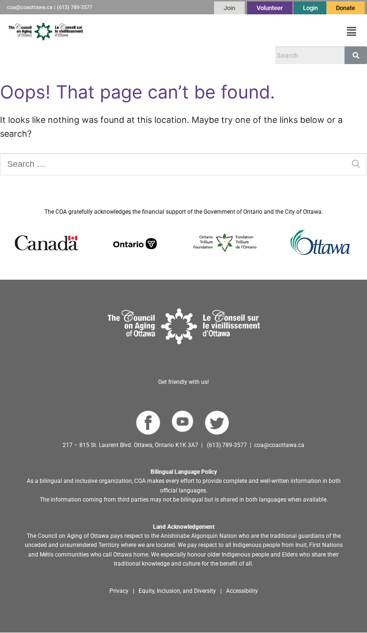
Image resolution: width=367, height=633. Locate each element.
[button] (352, 32)
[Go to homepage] (184, 326)
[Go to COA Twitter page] (217, 423)
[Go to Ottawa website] (319, 242)
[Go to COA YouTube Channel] (182, 422)
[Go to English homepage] (45, 32)
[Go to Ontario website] (135, 243)
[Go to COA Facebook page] (148, 423)
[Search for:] (183, 164)
